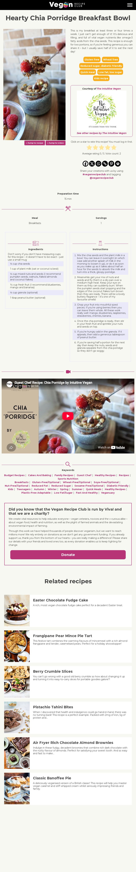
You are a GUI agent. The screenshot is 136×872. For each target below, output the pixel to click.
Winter (52, 489)
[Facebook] (85, 164)
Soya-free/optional (106, 482)
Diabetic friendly (117, 485)
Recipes (124, 475)
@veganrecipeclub (102, 177)
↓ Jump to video (55, 143)
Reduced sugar (61, 485)
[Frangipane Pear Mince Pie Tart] (18, 661)
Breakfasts (22, 482)
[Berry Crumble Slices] (18, 696)
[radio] (89, 148)
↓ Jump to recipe (34, 143)
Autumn (39, 489)
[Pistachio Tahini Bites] (18, 732)
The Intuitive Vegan (109, 88)
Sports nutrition (68, 478)
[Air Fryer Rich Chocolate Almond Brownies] (18, 767)
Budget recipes (14, 475)
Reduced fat (40, 485)
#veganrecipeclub (94, 174)
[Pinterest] (111, 164)
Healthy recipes (105, 475)
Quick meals (93, 489)
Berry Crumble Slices (53, 671)
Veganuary (108, 492)
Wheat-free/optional (76, 482)
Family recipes (64, 475)
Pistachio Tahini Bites (53, 707)
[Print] (118, 164)
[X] (92, 164)
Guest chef (84, 475)
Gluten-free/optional (45, 482)
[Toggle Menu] (130, 4)
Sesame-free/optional (88, 485)
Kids (10, 489)
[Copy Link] (105, 164)
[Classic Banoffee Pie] (18, 803)
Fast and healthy (87, 492)
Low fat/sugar (63, 492)
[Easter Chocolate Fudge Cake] (18, 625)
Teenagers (24, 489)
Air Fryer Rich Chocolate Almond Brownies (73, 743)
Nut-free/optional (16, 485)
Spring (64, 489)
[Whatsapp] (98, 164)
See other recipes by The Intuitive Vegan (102, 133)
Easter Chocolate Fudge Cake (60, 600)
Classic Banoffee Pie (52, 778)
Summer (77, 489)
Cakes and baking (39, 475)
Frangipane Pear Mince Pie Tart (62, 636)
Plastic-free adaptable (36, 492)
